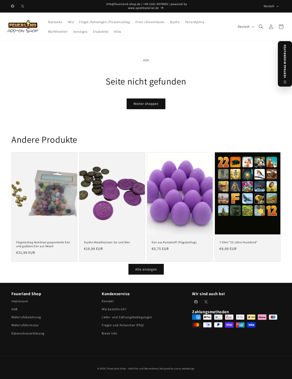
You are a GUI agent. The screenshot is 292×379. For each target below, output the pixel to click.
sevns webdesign (184, 368)
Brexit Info (109, 333)
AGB (14, 309)
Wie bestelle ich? (114, 309)
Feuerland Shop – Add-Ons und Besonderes (132, 368)
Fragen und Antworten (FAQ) (123, 325)
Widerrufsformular (25, 325)
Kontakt (108, 301)
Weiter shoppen (146, 103)
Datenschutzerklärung (27, 333)
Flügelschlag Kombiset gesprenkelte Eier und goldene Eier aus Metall (43, 244)
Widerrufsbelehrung (26, 317)
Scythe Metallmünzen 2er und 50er (107, 242)
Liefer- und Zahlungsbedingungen (127, 317)
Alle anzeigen (146, 269)
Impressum (19, 301)
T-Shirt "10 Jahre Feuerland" (238, 242)
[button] (261, 27)
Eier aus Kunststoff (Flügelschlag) (174, 242)
